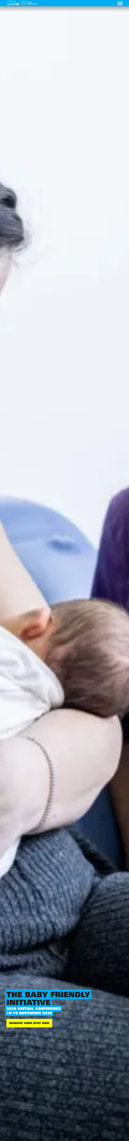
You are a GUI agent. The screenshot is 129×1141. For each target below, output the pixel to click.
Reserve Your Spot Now (29, 1023)
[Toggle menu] (120, 4)
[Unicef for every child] (22, 3)
